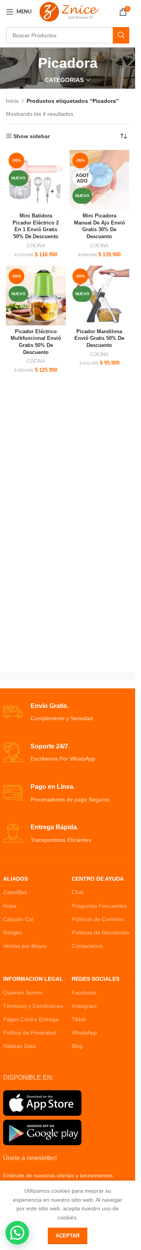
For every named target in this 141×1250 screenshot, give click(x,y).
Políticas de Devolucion (100, 932)
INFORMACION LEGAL (33, 979)
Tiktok (79, 1019)
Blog (77, 1046)
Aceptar (68, 1236)
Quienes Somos (23, 992)
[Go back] (28, 63)
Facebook (84, 992)
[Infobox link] (67, 712)
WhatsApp (84, 1032)
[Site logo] (69, 11)
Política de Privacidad (29, 1032)
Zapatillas (15, 892)
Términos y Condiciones (33, 1006)
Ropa (9, 906)
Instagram (84, 1006)
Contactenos (87, 946)
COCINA (36, 245)
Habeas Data (19, 1046)
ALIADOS (15, 879)
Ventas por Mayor (25, 946)
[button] (17, 1233)
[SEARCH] (121, 35)
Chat (77, 892)
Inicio (12, 101)
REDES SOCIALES (95, 979)
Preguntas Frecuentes (99, 906)
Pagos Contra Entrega (30, 1019)
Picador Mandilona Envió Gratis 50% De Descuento (99, 338)
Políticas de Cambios (98, 919)
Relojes (12, 932)
